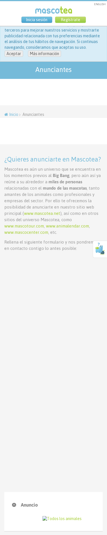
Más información (44, 53)
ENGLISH (100, 4)
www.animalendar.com (67, 225)
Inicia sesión (36, 19)
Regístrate (70, 19)
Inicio (13, 114)
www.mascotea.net (42, 213)
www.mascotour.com (24, 225)
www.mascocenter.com (26, 232)
